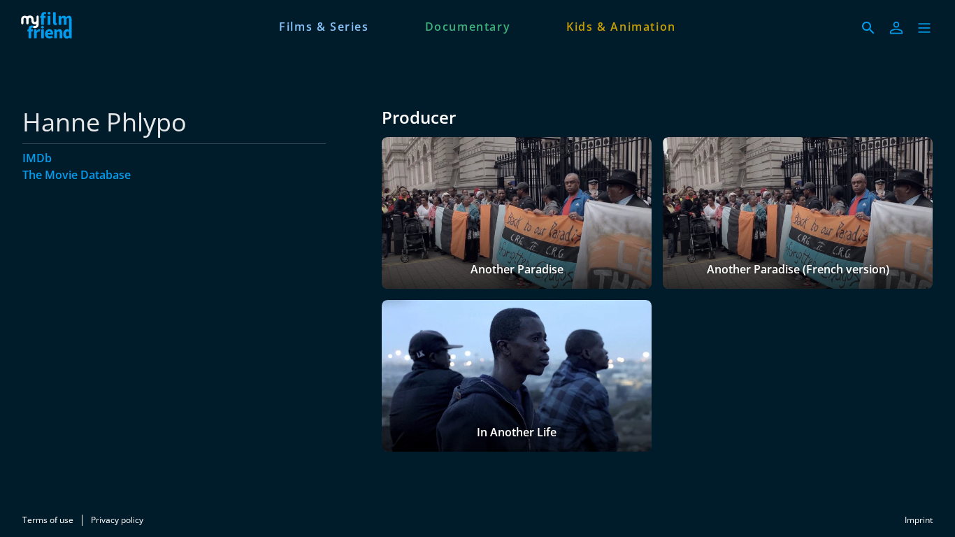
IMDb (37, 158)
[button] (924, 28)
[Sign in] (896, 28)
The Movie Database (76, 174)
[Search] (868, 28)
